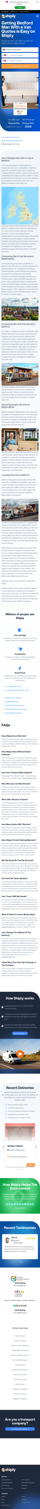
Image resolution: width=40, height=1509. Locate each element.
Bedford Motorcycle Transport (16, 709)
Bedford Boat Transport (14, 713)
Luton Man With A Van (13, 686)
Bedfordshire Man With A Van (13, 141)
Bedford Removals (12, 701)
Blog (2, 1499)
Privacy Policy (25, 1502)
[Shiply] (8, 16)
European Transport (7, 1488)
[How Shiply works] (20, 1054)
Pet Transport (25, 1480)
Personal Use (5, 11)
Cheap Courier (20, 1336)
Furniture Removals (20, 1360)
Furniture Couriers (20, 1379)
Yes (20, 8)
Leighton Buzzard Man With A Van (17, 690)
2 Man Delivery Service (20, 1350)
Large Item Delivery (7, 1483)
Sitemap (23, 1499)
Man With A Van (13, 137)
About (3, 1497)
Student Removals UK (20, 1369)
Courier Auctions (20, 1340)
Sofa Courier (20, 1384)
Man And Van (5, 1485)
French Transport (20, 1394)
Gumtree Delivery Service (20, 1355)
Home (3, 137)
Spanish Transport (20, 1398)
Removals (24, 1485)
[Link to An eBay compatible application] (20, 1293)
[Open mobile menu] (37, 16)
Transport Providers (24, 11)
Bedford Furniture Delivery (15, 705)
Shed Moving (20, 1365)
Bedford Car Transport (13, 698)
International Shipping (27, 1483)
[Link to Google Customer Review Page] (20, 1279)
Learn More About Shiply (19, 1429)
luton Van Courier (20, 1374)
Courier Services (6, 1480)
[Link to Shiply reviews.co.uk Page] (20, 1306)
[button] (36, 1147)
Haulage (23, 1488)
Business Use (14, 11)
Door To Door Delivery (20, 1345)
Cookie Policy (5, 1505)
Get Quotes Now (19, 1033)
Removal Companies (20, 1389)
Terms (23, 1497)
